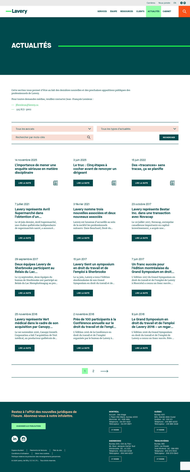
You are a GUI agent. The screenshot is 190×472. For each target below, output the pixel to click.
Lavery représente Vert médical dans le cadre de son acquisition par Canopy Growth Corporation (36, 323)
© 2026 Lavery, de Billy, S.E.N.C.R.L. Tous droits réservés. (34, 461)
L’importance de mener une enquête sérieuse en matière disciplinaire (36, 169)
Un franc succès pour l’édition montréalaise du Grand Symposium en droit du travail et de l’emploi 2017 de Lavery (153, 268)
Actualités (153, 12)
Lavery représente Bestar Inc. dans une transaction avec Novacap (151, 213)
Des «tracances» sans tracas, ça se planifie (148, 167)
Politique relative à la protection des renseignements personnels (36, 457)
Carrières (151, 3)
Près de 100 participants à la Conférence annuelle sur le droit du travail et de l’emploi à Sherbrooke (94, 323)
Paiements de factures (38, 450)
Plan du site (57, 450)
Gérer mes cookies (42, 453)
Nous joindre (164, 3)
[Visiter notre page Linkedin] (181, 3)
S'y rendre (115, 430)
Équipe (113, 12)
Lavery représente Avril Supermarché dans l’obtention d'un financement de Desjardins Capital (35, 213)
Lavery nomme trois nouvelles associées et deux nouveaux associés (94, 213)
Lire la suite (24, 183)
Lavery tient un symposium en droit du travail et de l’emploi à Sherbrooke (93, 268)
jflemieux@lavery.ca (27, 105)
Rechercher (169, 138)
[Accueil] (16, 11)
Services (102, 12)
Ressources (126, 12)
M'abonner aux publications (28, 426)
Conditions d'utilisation (20, 453)
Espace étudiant (18, 450)
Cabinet (167, 12)
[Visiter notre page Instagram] (184, 3)
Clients (140, 12)
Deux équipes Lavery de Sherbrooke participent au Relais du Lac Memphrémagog (34, 268)
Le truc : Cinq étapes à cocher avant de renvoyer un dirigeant (94, 169)
